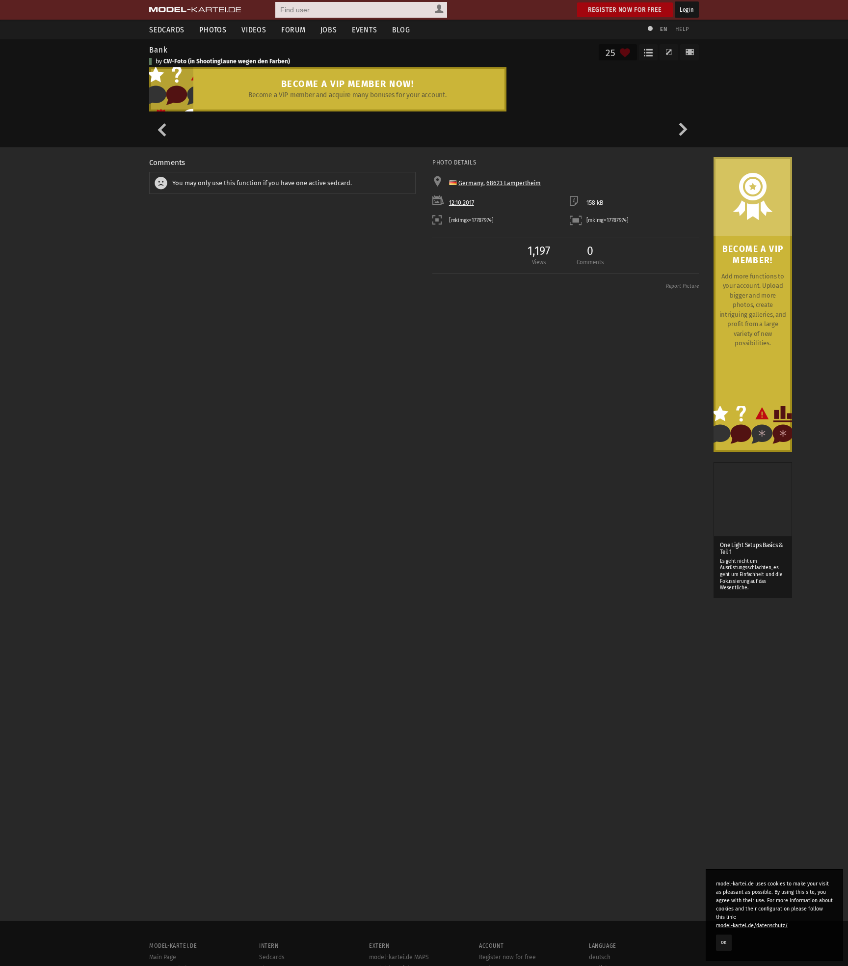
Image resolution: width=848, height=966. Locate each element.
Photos (213, 29)
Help (682, 29)
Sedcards (167, 29)
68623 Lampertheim (513, 183)
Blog (401, 29)
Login (687, 9)
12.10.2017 (461, 202)
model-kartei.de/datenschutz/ (752, 925)
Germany (470, 183)
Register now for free (625, 9)
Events (364, 29)
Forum (293, 29)
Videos (253, 29)
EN (663, 29)
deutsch (599, 957)
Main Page (162, 957)
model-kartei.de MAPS (399, 957)
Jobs (328, 29)
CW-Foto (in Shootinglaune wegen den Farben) (226, 61)
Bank (158, 50)
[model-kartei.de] (195, 10)
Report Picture (682, 286)
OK (724, 942)
